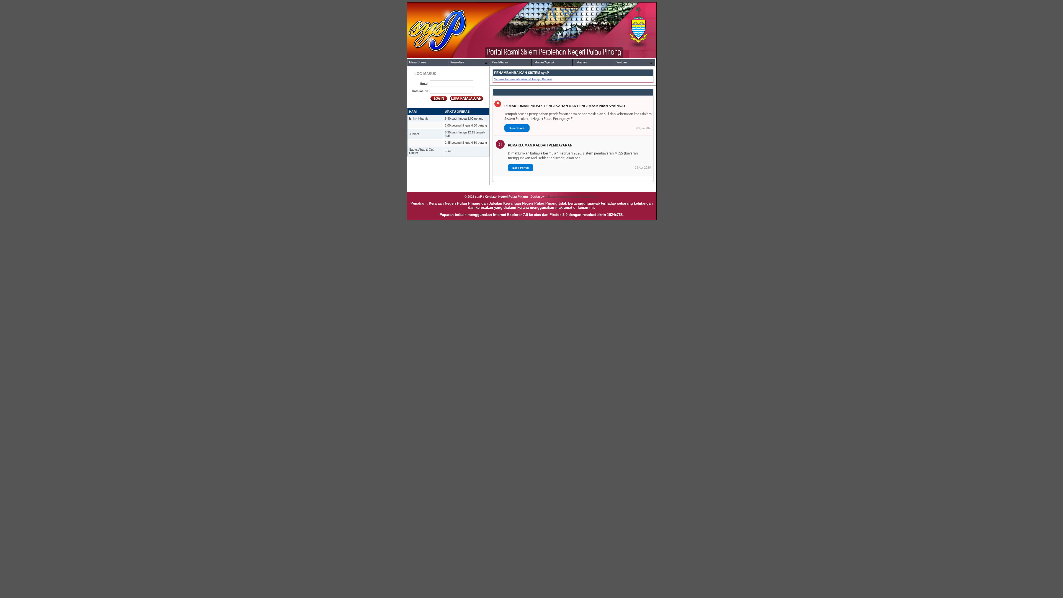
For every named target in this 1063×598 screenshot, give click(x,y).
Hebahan (580, 62)
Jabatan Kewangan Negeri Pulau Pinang (571, 196)
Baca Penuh (517, 128)
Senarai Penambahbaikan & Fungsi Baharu (523, 79)
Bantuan (621, 62)
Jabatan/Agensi (543, 62)
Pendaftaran (500, 62)
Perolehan (457, 62)
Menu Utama (417, 62)
